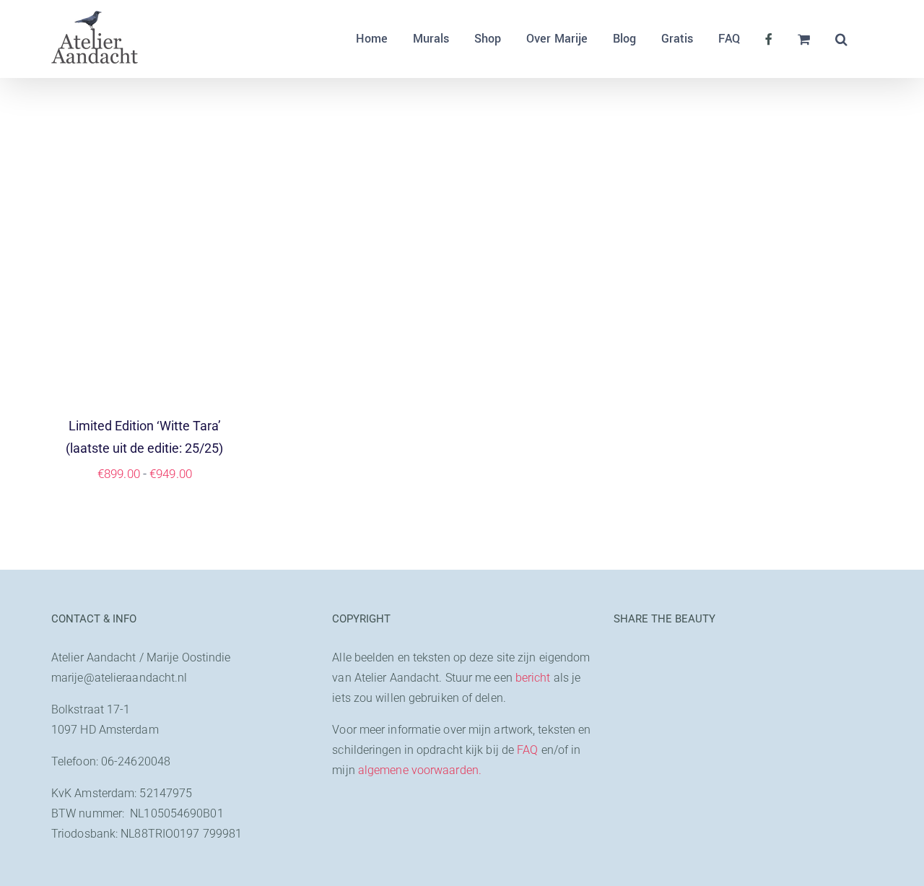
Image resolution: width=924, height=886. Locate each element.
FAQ (527, 750)
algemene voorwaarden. (419, 770)
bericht (533, 678)
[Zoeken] (841, 39)
